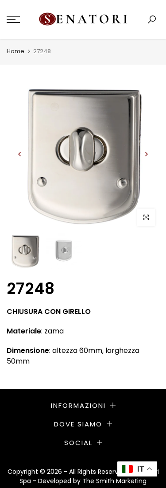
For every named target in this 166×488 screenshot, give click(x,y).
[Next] (146, 154)
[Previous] (20, 154)
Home (15, 51)
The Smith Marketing (114, 480)
